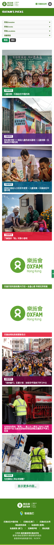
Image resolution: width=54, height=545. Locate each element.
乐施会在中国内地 (11, 522)
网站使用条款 (20, 525)
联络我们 (29, 513)
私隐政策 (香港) (38, 525)
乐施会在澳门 (28, 522)
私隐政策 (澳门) (16, 528)
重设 (13, 40)
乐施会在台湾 (45, 522)
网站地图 (45, 528)
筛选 (6, 40)
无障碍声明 (32, 528)
